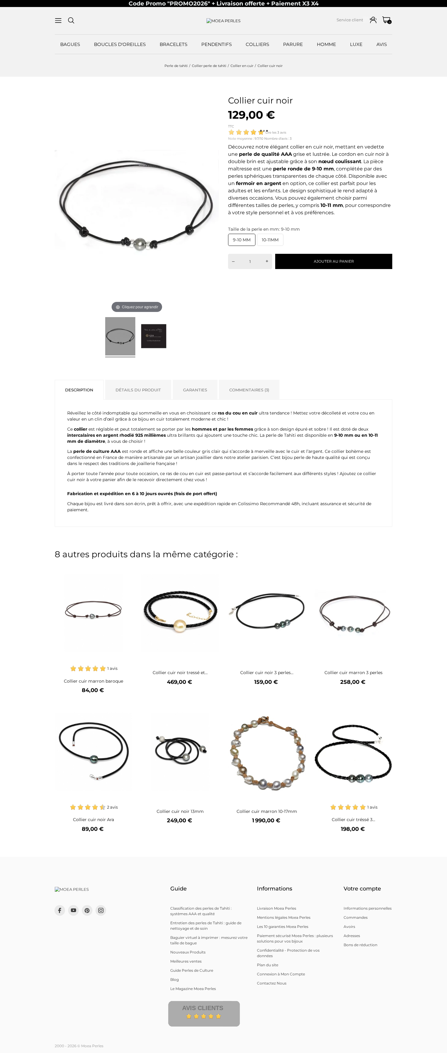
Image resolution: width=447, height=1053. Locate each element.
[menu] (58, 20)
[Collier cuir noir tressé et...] (210, 569)
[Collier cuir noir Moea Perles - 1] (120, 337)
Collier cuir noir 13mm (180, 811)
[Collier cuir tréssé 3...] (384, 708)
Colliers (257, 44)
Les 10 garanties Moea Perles (282, 926)
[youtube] (73, 910)
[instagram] (101, 910)
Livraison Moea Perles (276, 908)
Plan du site (267, 965)
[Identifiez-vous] (373, 20)
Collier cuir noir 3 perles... (266, 672)
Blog (174, 979)
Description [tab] (79, 389)
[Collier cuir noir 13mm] (210, 708)
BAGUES (70, 44)
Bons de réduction (360, 945)
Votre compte (362, 888)
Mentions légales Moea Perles (283, 917)
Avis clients (202, 1008)
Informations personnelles (368, 908)
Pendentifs (216, 44)
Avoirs (349, 926)
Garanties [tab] (195, 389)
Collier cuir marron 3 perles (353, 672)
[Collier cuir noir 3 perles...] (297, 569)
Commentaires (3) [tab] (249, 389)
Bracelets (173, 44)
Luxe (356, 44)
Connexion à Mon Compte (281, 974)
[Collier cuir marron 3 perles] (384, 569)
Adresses (352, 935)
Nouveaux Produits (188, 952)
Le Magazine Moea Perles (193, 988)
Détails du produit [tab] (138, 389)
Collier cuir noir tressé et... (180, 672)
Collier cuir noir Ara (93, 819)
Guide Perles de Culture (191, 970)
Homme (326, 44)
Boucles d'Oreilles (120, 44)
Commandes (356, 917)
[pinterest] (87, 910)
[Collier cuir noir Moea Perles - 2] (154, 337)
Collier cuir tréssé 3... (353, 819)
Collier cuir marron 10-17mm (267, 811)
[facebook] (59, 910)
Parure (293, 44)
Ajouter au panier (334, 261)
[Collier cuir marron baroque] (124, 569)
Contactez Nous (271, 983)
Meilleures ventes (186, 961)
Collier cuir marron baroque (93, 681)
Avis (381, 44)
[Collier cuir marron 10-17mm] (297, 708)
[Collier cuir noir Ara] (124, 708)
